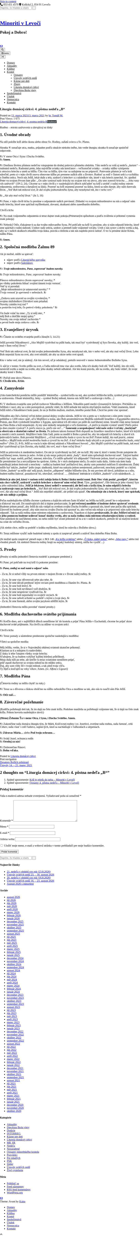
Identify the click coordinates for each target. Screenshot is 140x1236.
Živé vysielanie (15, 1170)
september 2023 (15, 1004)
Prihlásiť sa (13, 1183)
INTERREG (14, 1133)
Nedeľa (11, 1145)
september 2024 (15, 967)
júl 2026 (11, 900)
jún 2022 (11, 1049)
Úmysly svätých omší (25, 78)
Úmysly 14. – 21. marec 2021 (16, 765)
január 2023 (13, 1028)
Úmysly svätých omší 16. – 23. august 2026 (30, 880)
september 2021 (15, 1077)
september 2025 (15, 930)
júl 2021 (11, 1083)
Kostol (10, 71)
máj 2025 (12, 942)
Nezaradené (13, 1148)
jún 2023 (11, 1013)
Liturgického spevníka (33, 259)
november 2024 (15, 961)
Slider (10, 1164)
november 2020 (15, 1107)
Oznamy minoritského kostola (23, 1151)
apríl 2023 (12, 1019)
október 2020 (14, 1111)
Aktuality (12, 65)
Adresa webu (7, 839)
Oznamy (18, 75)
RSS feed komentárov (19, 1189)
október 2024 (14, 964)
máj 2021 (12, 1089)
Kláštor (11, 68)
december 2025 (15, 921)
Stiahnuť (52, 121)
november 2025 (15, 924)
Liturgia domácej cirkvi (26, 87)
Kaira (22, 1201)
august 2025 (13, 933)
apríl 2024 (12, 982)
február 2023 (14, 1025)
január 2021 (13, 1101)
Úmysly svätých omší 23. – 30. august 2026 (30, 874)
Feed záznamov (15, 1186)
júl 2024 (11, 973)
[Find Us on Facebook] (4, 46)
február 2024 (14, 988)
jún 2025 (11, 939)
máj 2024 (12, 979)
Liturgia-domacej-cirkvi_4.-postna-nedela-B (23, 121)
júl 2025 (11, 936)
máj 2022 (12, 1052)
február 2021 (14, 1098)
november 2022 (15, 1034)
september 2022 (15, 1040)
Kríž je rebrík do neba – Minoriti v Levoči (52, 779)
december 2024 (15, 958)
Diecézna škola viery (25, 90)
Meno (4, 826)
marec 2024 (13, 985)
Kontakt (11, 102)
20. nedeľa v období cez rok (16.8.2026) (29, 877)
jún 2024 (11, 976)
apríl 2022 (12, 1056)
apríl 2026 (12, 909)
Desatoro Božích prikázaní (14, 762)
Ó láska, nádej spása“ (96, 539)
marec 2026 (13, 912)
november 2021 (15, 1071)
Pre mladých (13, 1158)
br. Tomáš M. (56, 115)
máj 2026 (12, 906)
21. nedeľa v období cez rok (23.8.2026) (29, 871)
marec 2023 (13, 1022)
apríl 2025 (12, 945)
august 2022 (13, 1043)
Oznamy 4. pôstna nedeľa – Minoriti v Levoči (54, 782)
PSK (9, 1161)
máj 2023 (12, 1016)
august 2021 (13, 1080)
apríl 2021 (12, 1092)
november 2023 (15, 997)
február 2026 (14, 915)
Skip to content (8, 1)
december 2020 (15, 1104)
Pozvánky (12, 1154)
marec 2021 (13, 1095)
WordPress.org (15, 1192)
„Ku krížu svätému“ (65, 539)
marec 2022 (13, 1059)
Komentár (6, 820)
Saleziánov (27, 262)
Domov (11, 62)
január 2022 (13, 1065)
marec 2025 (13, 949)
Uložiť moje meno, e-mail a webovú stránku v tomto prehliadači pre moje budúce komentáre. (54, 845)
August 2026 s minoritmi (20, 883)
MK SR (11, 1142)
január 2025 (13, 955)
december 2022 (15, 1031)
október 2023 (14, 1000)
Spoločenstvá (14, 93)
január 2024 (13, 991)
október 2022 (14, 1037)
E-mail (4, 832)
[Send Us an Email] (1, 46)
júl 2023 (11, 1010)
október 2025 (14, 927)
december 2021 (15, 1068)
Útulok (10, 96)
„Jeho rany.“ (121, 539)
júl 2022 (11, 1046)
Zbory (17, 84)
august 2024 (13, 970)
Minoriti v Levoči (20, 23)
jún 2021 (11, 1086)
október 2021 (14, 1074)
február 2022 (14, 1062)
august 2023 (13, 1007)
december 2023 (15, 994)
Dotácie (11, 1130)
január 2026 (13, 918)
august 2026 (13, 897)
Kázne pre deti (21, 81)
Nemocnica (13, 99)
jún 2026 (11, 903)
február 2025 (14, 952)
